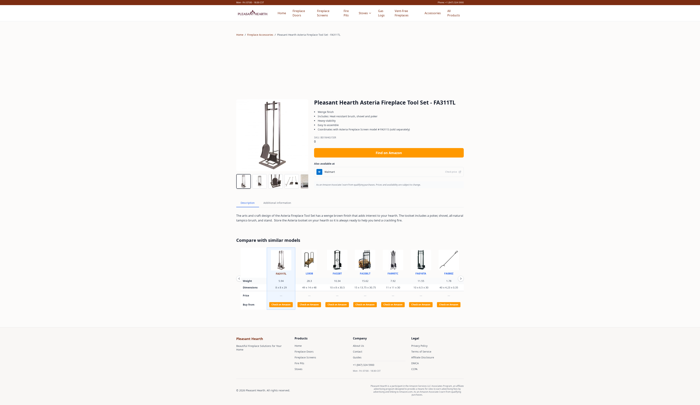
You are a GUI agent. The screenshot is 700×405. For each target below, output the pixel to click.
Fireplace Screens (323, 13)
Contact (357, 351)
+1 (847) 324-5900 (363, 365)
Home (282, 13)
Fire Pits (346, 13)
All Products (453, 13)
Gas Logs (381, 13)
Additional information (277, 203)
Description (248, 203)
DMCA (415, 363)
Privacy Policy (419, 345)
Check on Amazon (281, 304)
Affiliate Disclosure (422, 357)
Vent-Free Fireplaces (402, 13)
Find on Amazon (389, 153)
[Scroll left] (239, 279)
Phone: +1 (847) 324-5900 (451, 2)
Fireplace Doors (299, 13)
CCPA (414, 369)
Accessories (433, 13)
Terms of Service (421, 351)
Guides (357, 357)
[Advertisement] (350, 67)
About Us (358, 345)
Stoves (363, 13)
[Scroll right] (461, 279)
